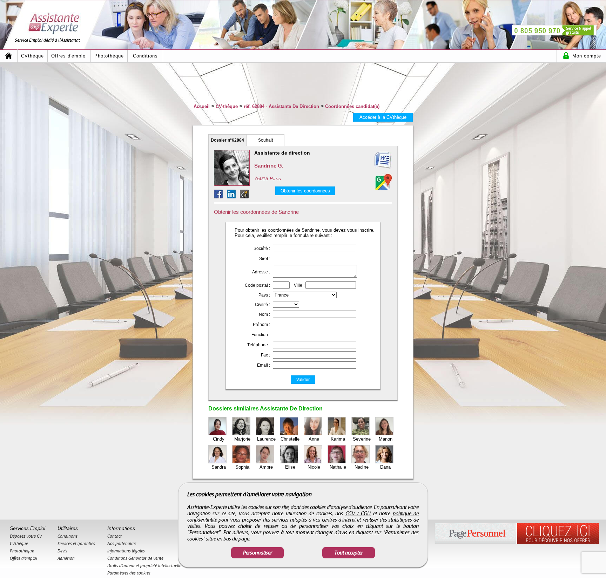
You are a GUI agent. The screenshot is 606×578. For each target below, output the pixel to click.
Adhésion (66, 558)
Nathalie (338, 467)
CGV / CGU (358, 513)
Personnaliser (257, 553)
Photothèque (109, 56)
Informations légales (126, 551)
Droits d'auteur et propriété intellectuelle (144, 565)
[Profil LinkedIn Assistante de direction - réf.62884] (233, 196)
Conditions (145, 56)
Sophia (242, 467)
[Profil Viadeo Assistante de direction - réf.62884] (244, 196)
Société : (262, 248)
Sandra (218, 467)
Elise (290, 467)
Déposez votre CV (26, 536)
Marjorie (242, 439)
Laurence (266, 439)
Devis (62, 551)
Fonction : (260, 334)
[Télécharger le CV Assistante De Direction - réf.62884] (374, 160)
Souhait (265, 140)
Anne (314, 439)
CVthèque (32, 56)
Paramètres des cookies (128, 573)
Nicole (314, 467)
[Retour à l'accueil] (9, 55)
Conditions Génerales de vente (135, 558)
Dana (385, 467)
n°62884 (227, 140)
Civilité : (262, 304)
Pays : (264, 295)
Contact (114, 536)
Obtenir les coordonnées (305, 190)
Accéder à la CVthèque (382, 117)
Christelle (290, 439)
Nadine (362, 467)
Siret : (264, 258)
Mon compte (586, 56)
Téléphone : (258, 344)
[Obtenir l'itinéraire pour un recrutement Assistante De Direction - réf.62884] (383, 182)
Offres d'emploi (69, 56)
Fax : (265, 355)
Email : (263, 365)
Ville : (299, 285)
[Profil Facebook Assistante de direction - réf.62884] (220, 196)
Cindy (218, 439)
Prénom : (261, 324)
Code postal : (257, 285)
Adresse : (261, 272)
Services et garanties (76, 543)
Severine (362, 439)
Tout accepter (348, 553)
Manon (385, 439)
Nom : (264, 314)
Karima (338, 439)
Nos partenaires (121, 543)
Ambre (266, 467)
